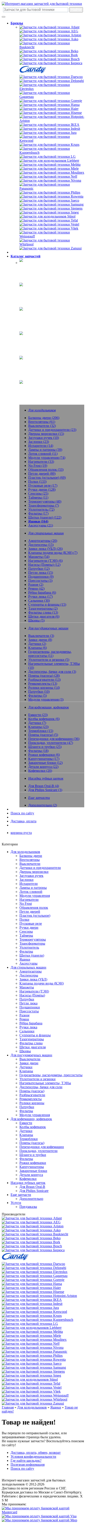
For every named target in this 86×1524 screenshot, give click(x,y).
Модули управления (34, 895)
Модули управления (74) (46, 457)
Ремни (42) (36, 588)
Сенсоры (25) (38, 493)
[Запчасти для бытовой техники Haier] (49, 109)
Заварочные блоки (33, 1171)
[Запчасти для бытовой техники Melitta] (49, 164)
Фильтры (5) (37, 695)
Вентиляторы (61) (41, 422)
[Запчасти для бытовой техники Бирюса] (50, 63)
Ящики (24, 959)
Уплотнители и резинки (37, 1079)
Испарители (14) (40, 446)
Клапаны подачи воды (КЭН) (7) (52, 553)
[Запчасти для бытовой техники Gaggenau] (51, 97)
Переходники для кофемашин (41, 1147)
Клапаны (26, 1071)
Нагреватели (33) (41, 461)
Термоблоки (28, 1139)
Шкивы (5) (36, 620)
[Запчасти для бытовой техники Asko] (48, 39)
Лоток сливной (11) (43, 453)
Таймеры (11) (38, 497)
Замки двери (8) (40, 640)
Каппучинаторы (31, 1167)
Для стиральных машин (28, 967)
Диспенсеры (28, 975)
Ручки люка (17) (40, 596)
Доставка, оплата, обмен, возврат (36, 1452)
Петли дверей (29, 911)
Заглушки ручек (31, 876)
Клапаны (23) (38, 727)
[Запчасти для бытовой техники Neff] (48, 176)
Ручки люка (28, 1027)
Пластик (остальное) (34, 915)
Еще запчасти (29, 387)
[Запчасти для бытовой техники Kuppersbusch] (51, 152)
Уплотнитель (29, 947)
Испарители (28, 884)
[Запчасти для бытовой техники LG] (47, 156)
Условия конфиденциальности (33, 1456)
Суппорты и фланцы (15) (47, 604)
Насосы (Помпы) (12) (44, 564)
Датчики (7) (37, 723)
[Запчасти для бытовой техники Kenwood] (51, 140)
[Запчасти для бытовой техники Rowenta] (51, 196)
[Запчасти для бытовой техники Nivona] (50, 180)
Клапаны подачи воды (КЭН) (41, 983)
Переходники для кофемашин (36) (53, 739)
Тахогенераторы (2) (43, 608)
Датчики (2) (37, 644)
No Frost (25, 903)
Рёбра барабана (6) (42, 592)
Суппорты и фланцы (35, 1035)
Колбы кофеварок (32, 1127)
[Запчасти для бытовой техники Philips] (49, 192)
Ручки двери (28, 927)
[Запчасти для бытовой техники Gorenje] (50, 101)
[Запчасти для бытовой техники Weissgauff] (51, 236)
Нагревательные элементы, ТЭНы (45, 1083)
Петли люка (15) (40, 572)
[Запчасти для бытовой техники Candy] (32, 73)
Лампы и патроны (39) (45, 450)
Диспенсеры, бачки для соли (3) (52, 671)
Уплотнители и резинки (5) (48, 660)
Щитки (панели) (31, 955)
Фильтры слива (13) (43, 612)
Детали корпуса (31, 1175)
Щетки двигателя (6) (43, 616)
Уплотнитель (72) (41, 509)
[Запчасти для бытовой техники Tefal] (48, 220)
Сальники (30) (39, 600)
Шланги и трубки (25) (45, 747)
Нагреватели (29, 899)
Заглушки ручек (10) (43, 438)
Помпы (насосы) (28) (44, 675)
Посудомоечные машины (38, 314)
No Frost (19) (37, 465)
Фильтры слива (31, 1043)
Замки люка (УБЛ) (33, 979)
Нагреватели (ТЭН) (34, 991)
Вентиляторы (29, 860)
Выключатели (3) (41, 636)
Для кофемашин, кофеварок (31, 1119)
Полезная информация (28, 1464)
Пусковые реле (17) (42, 485)
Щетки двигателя (32, 1047)
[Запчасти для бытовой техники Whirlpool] (51, 244)
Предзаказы (28, 1207)
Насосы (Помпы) (32, 995)
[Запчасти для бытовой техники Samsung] (51, 204)
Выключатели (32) (42, 426)
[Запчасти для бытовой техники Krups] (49, 144)
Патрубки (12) (39, 568)
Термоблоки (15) (40, 731)
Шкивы (25, 1051)
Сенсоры (26, 931)
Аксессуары (28, 963)
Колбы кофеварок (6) (44, 719)
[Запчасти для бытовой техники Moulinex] (51, 172)
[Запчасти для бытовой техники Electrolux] (51, 89)
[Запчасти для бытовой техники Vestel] (49, 224)
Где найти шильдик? (26, 1460)
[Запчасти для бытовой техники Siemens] (50, 208)
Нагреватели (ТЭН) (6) (45, 560)
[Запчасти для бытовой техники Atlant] (49, 27)
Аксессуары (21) (40, 525)
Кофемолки (28, 1179)
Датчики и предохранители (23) (52, 430)
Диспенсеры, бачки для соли (40, 1087)
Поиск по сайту (22, 813)
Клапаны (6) (37, 648)
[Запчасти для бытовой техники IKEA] (49, 125)
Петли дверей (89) (42, 473)
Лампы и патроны (33, 887)
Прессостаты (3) (40, 580)
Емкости (25, 1123)
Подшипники (29, 1007)
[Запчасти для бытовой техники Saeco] (49, 200)
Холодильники (30, 265)
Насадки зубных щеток (36, 363)
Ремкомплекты (30, 1099)
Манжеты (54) (38, 557)
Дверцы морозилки (34, 872)
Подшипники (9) (41, 576)
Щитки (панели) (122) (44, 517)
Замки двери (28, 1063)
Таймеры (26, 935)
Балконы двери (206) (43, 418)
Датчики (25, 1067)
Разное (24, 1015)
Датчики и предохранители (40, 868)
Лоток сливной (30, 891)
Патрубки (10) (39, 691)
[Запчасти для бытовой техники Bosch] (49, 59)
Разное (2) (35, 584)
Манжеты (26, 987)
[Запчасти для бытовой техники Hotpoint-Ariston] (51, 121)
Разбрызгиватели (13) (44, 679)
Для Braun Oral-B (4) (43, 786)
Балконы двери (30, 856)
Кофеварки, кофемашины (38, 339)
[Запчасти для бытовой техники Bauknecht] (51, 47)
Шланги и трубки (32, 1155)
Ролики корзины (31, 1103)
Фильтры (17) (38, 513)
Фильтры (26, 951)
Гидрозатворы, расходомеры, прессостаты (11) (50, 654)
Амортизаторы (30, 971)
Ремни (24, 1019)
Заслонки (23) (38, 442)
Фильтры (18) (38, 751)
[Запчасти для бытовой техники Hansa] (49, 105)
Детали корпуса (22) (43, 767)
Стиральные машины (35, 290)
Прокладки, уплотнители (38, 1151)
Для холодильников (25, 852)
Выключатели (29, 864)
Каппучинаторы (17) (43, 759)
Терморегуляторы (32, 939)
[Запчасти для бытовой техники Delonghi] (51, 81)
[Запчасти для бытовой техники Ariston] (50, 35)
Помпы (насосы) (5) (43, 735)
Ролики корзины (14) (44, 687)
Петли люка (28, 1003)
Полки (24, 919)
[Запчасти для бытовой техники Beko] (48, 51)
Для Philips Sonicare (34, 1191)
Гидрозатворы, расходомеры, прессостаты (50, 1075)
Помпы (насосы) (31, 1091)
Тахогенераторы (31, 1039)
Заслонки (26, 880)
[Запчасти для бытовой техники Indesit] (49, 128)
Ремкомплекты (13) (42, 683)
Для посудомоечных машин (31, 1055)
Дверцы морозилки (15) (46, 434)
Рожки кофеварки (32, 1163)
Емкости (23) (38, 715)
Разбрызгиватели (32, 1095)
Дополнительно (31, 1199)
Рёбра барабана (30, 1023)
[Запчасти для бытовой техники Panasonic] (51, 188)
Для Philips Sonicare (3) (45, 790)
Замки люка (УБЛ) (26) (45, 549)
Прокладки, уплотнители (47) (50, 743)
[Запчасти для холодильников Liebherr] (49, 160)
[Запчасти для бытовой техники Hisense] (50, 113)
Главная (8, 1407)
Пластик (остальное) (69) (47, 477)
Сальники (26, 1031)
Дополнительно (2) (42, 805)
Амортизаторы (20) (42, 541)
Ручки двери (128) (42, 489)
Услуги (16, 1203)
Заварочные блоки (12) (45, 763)
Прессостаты (29, 1011)
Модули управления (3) (46, 699)
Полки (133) (37, 481)
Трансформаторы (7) (43, 505)
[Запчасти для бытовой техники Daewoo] (51, 77)
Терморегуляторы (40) (44, 501)
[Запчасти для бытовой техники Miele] (49, 168)
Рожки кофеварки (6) (44, 755)
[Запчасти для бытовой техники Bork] (48, 55)
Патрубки (26, 999)
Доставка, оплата (23, 821)
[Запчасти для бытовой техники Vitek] (48, 228)
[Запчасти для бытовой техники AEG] (48, 31)
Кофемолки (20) (40, 771)
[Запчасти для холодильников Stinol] (47, 216)
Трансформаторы (32, 943)
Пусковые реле (30, 923)
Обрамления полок (33, 907)
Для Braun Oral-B (32, 1187)
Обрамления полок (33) (46, 469)
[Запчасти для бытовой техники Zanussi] (50, 248)
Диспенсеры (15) (41, 545)
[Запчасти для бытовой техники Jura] (48, 132)
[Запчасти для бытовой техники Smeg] (49, 212)
